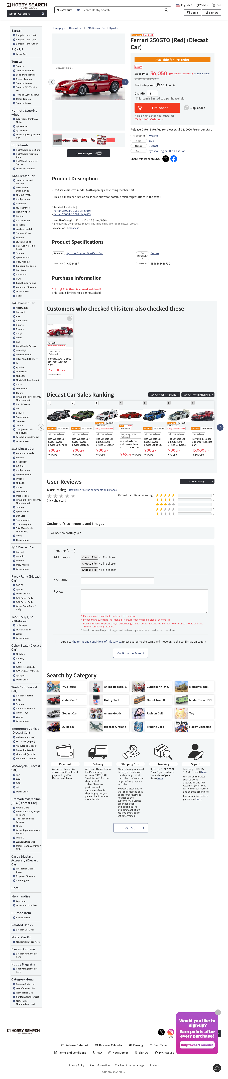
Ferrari (155, 253)
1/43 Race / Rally (24, 597)
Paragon (20, 224)
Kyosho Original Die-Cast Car (167, 151)
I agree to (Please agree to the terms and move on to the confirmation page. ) (133, 641)
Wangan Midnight (25, 841)
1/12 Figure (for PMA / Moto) (27, 120)
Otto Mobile (22, 495)
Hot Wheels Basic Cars (28, 149)
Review (58, 591)
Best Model (22, 320)
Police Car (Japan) (25, 737)
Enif (18, 341)
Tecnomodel (23, 519)
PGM (18, 278)
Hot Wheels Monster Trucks (27, 162)
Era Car (20, 216)
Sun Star (20, 515)
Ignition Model (24, 354)
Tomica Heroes (24, 83)
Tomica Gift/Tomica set (26, 89)
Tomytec (21, 421)
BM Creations (23, 220)
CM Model (21, 274)
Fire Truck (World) (25, 754)
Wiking (19, 716)
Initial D (20, 837)
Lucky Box (21, 54)
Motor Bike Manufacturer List (25, 1002)
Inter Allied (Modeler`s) (22, 189)
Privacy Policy (76, 1065)
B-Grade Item (23, 917)
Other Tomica (23, 98)
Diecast (153, 146)
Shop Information (99, 1065)
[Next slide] (125, 82)
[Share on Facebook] (173, 158)
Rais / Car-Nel (23, 404)
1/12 (18, 778)
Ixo (17, 363)
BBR (18, 316)
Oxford (19, 392)
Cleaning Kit (22, 880)
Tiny (18, 662)
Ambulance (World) (26, 758)
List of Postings (196, 481)
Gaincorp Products (26, 265)
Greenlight (21, 203)
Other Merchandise (26, 905)
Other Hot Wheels (25, 168)
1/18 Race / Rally (24, 602)
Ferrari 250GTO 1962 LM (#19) (72, 211)
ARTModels (22, 307)
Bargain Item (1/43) (26, 35)
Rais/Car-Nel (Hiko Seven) (25, 247)
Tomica (20, 66)
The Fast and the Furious (25, 820)
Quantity (140, 93)
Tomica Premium (25, 70)
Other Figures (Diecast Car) (28, 136)
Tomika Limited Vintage (24, 182)
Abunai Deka (22, 807)
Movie (19, 826)
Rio (17, 408)
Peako (19, 295)
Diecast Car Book (25, 929)
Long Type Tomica (26, 74)
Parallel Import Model (27, 436)
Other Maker (22, 291)
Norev (19, 384)
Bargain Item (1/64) (26, 39)
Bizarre (20, 324)
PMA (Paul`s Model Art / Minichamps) (28, 398)
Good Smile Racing (26, 282)
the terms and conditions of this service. (97, 641)
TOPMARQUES (23, 524)
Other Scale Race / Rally (26, 607)
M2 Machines (23, 207)
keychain (21, 901)
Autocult (20, 312)
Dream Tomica (24, 79)
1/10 (18, 783)
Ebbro (19, 337)
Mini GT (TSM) (23, 195)
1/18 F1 (19, 589)
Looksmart (22, 371)
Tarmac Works (23, 233)
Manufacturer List (25, 988)
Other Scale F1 (23, 593)
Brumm (20, 329)
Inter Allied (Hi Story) (27, 358)
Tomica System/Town (27, 94)
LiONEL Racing (23, 241)
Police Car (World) (25, 749)
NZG (18, 699)
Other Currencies (202, 73)
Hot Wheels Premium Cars (27, 155)
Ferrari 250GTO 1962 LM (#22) (72, 214)
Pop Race (21, 270)
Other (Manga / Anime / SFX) (28, 847)
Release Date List (25, 984)
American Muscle (25, 453)
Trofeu (19, 425)
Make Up (20, 375)
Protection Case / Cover (25, 870)
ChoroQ (20, 658)
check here (99, 796)
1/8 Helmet (22, 126)
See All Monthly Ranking (197, 394)
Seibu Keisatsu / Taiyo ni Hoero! (28, 813)
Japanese (73, 228)
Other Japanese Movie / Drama (28, 831)
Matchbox (21, 654)
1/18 (151, 141)
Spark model (23, 257)
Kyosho (20, 237)
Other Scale (22, 679)
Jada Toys (21, 625)
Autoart (20, 457)
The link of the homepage (129, 1065)
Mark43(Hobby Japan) (27, 380)
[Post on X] (165, 158)
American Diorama (26, 287)
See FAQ (129, 828)
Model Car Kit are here (28, 941)
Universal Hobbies (25, 708)
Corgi (19, 333)
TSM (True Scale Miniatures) (24, 431)
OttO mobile (22, 564)
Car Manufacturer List (27, 996)
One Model (22, 388)
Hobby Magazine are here (27, 970)
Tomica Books (23, 103)
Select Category (19, 14)
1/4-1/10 (20, 675)
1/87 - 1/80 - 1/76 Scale (27, 671)
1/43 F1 (19, 585)
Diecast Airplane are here (27, 955)
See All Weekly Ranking (163, 394)
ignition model (24, 229)
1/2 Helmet (22, 130)
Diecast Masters (24, 695)
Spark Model (22, 417)
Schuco (20, 253)
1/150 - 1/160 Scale (25, 666)
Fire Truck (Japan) (25, 741)
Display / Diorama (25, 876)
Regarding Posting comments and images (93, 489)
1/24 (18, 774)
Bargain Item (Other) (27, 43)
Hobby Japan (23, 199)
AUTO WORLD (23, 212)
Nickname (60, 579)
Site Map (154, 1065)
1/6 (17, 787)
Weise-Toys (22, 712)
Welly (19, 535)
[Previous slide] (51, 82)
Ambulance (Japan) (26, 745)
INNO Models (23, 261)
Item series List (24, 992)
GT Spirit (20, 466)
